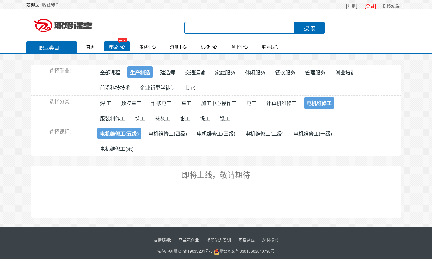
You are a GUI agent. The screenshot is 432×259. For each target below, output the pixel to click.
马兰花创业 (189, 240)
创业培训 (345, 72)
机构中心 (209, 46)
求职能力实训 (219, 240)
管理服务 (315, 72)
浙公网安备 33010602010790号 (247, 251)
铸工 (140, 118)
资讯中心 (178, 46)
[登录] (370, 6)
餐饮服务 (285, 72)
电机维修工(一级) (312, 133)
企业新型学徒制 (158, 87)
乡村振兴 (270, 240)
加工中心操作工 (219, 103)
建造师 (167, 72)
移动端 (392, 6)
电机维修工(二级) (264, 133)
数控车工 (131, 103)
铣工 (225, 118)
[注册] (351, 6)
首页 (90, 46)
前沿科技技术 (115, 87)
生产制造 (140, 72)
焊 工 (105, 103)
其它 (190, 87)
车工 (186, 103)
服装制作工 (112, 118)
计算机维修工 (281, 103)
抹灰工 (162, 118)
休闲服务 (255, 72)
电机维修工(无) (116, 148)
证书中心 (239, 46)
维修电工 (161, 103)
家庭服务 (225, 72)
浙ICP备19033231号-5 (193, 251)
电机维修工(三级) (216, 133)
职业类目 (49, 47)
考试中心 (147, 46)
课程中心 (117, 46)
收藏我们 (51, 5)
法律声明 (165, 251)
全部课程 (110, 72)
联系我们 (270, 46)
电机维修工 (319, 103)
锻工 (205, 118)
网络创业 (246, 240)
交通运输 (195, 72)
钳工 (185, 118)
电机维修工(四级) (167, 133)
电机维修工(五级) (119, 133)
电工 (251, 103)
